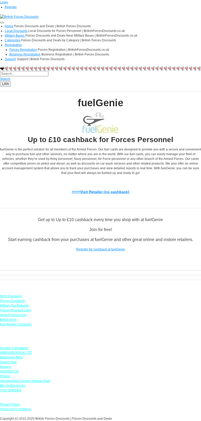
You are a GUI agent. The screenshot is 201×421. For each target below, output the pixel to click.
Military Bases (15, 35)
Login (4, 2)
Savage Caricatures (14, 348)
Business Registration (25, 54)
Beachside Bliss (11, 357)
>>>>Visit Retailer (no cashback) (100, 192)
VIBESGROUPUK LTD (16, 353)
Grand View (8, 362)
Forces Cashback (12, 301)
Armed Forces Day (13, 315)
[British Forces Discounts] (19, 16)
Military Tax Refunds (14, 305)
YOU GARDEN (10, 390)
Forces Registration (23, 50)
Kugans (5, 367)
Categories (12, 40)
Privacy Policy (10, 404)
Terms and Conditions (15, 409)
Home (9, 26)
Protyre (5, 376)
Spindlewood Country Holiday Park (25, 381)
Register (11, 7)
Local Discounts (16, 31)
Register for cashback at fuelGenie (100, 249)
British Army (8, 320)
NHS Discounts (11, 296)
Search (5, 79)
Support (10, 59)
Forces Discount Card (15, 310)
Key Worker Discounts (15, 324)
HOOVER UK (9, 371)
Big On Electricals (12, 386)
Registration (13, 45)
